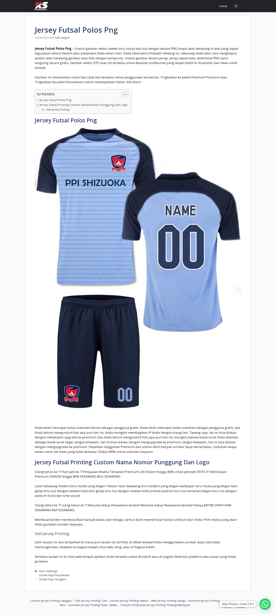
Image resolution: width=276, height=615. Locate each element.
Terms (227, 607)
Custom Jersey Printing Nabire (128, 600)
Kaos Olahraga (48, 571)
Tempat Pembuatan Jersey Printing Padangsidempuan (155, 605)
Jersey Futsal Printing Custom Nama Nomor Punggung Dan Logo (83, 105)
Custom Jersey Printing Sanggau (51, 600)
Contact (240, 607)
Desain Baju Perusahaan (54, 575)
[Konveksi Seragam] (41, 6)
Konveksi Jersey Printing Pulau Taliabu (92, 605)
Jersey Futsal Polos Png (55, 100)
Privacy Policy (229, 603)
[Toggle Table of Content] (123, 94)
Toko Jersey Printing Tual (90, 600)
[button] (265, 604)
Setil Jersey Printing (57, 109)
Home (223, 6)
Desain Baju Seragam (52, 579)
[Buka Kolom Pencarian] (236, 6)
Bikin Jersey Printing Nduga (168, 600)
